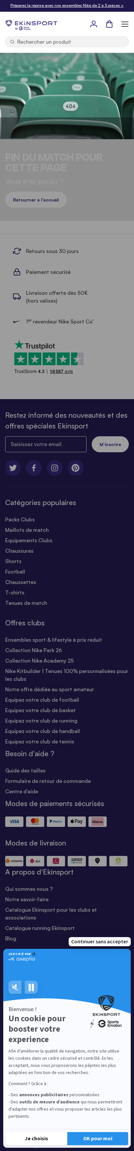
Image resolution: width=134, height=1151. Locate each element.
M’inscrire (110, 444)
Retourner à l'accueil (36, 199)
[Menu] (125, 24)
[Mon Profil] (94, 24)
